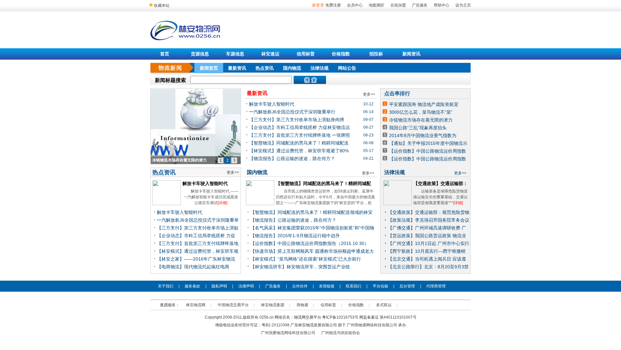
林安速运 (270, 53)
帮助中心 (441, 5)
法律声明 (246, 286)
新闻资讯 (411, 53)
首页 (164, 53)
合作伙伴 (300, 286)
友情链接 (326, 286)
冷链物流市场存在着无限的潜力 (420, 119)
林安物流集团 (272, 305)
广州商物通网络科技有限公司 (372, 325)
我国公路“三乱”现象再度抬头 (418, 127)
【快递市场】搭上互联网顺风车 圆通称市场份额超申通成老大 (312, 251)
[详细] (222, 203)
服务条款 (192, 286)
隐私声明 (219, 286)
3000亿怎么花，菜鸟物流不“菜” (420, 112)
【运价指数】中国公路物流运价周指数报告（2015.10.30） (309, 243)
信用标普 (306, 53)
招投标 (376, 53)
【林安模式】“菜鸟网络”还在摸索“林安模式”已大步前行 (305, 259)
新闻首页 (209, 68)
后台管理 (407, 286)
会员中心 (355, 5)
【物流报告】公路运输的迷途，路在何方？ (292, 158)
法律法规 (319, 68)
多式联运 (384, 305)
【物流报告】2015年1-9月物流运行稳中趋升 (295, 235)
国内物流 (292, 68)
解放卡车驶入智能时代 (205, 183)
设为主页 (463, 5)
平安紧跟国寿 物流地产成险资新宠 (423, 104)
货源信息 (200, 53)
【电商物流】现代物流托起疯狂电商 (193, 266)
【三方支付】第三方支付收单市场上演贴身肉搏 (296, 119)
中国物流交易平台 (233, 305)
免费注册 (333, 5)
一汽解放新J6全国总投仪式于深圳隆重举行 (292, 111)
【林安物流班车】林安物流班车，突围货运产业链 (300, 266)
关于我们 (165, 286)
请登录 (318, 5)
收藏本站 (161, 5)
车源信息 (235, 53)
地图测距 (376, 5)
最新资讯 (237, 68)
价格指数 (341, 53)
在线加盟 (398, 5)
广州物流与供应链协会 (340, 333)
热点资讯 (265, 68)
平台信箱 (380, 286)
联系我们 (353, 286)
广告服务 (420, 5)
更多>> (233, 172)
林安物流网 (195, 305)
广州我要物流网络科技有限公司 (288, 333)
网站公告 (347, 68)
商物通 (302, 305)
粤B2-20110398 (275, 325)
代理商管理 (436, 286)
